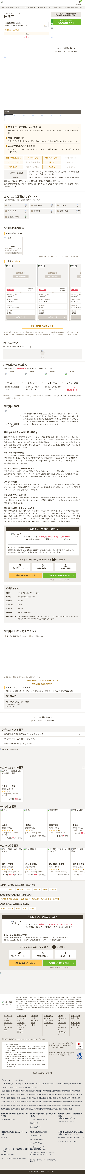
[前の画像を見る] (7, 85)
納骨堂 (33, 1025)
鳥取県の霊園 (67, 1101)
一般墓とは (17, 261)
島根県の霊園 (77, 1101)
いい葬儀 (4, 1119)
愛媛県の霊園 (55, 1105)
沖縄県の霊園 (67, 1109)
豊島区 (25, 908)
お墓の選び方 (21, 1025)
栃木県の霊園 (5, 1094)
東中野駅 (39, 181)
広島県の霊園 (15, 1105)
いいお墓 (4, 1083)
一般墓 (45, 889)
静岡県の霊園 (55, 1098)
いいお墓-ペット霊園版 (46, 1083)
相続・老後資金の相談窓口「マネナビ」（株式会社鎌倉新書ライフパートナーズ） (43, 1154)
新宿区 (3, 908)
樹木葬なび (58, 1083)
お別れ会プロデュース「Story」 (68, 1141)
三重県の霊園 (76, 1098)
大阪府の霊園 (25, 1101)
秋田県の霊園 (45, 1091)
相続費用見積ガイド (43, 1119)
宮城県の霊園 (35, 1091)
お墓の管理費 (48, 1020)
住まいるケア (69, 1121)
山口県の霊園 (25, 1105)
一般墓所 (9, 266)
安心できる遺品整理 (36, 1139)
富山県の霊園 (77, 1094)
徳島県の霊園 (35, 1105)
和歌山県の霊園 (56, 1101)
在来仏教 (37, 889)
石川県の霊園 (5, 1098)
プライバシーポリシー (21, 1039)
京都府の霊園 (15, 1101)
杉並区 (17, 908)
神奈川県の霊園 (56, 1094)
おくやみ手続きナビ (7, 1154)
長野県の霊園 (35, 1098)
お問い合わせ (41, 1039)
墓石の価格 (47, 1018)
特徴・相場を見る (13, 253)
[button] (66, 22)
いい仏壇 (4, 1137)
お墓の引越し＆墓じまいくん (28, 1087)
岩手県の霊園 (25, 1091)
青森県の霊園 (15, 1091)
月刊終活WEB (21, 1158)
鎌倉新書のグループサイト (42, 1073)
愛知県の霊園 (65, 1098)
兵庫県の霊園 (35, 1101)
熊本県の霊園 (25, 1109)
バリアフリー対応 (7, 889)
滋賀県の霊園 (5, 1101)
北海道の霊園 (5, 1091)
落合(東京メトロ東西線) (30, 899)
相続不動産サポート (36, 1135)
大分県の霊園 (35, 1109)
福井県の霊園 (15, 1098)
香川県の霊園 (45, 1105)
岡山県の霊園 (5, 1105)
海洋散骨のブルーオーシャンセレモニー (71, 1137)
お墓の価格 (20, 1023)
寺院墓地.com (76, 1083)
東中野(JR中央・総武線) (10, 899)
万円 (10, 289)
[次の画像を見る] (78, 85)
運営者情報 (5, 1039)
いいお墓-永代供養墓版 (29, 1083)
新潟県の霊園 (67, 1094)
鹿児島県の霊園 (56, 1109)
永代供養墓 (34, 1020)
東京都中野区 (17, 181)
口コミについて (32, 1039)
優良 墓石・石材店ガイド (9, 1087)
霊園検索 (7, 1020)
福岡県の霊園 (76, 1105)
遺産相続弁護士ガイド (37, 1123)
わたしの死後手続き (36, 1143)
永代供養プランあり (23, 889)
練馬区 (32, 908)
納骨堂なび (67, 1083)
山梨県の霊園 (25, 1098)
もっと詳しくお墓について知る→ (71, 256)
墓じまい (20, 1032)
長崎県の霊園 (15, 1109)
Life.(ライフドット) (14, 1083)
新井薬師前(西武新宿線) (50, 899)
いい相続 (32, 1119)
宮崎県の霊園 (45, 1109)
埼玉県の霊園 (25, 1094)
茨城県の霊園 (76, 1091)
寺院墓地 (53, 889)
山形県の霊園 (55, 1091)
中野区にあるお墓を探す (41, 684)
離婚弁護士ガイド (35, 1127)
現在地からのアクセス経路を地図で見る (41, 680)
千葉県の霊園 (35, 1094)
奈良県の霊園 (45, 1101)
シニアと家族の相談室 (8, 1158)
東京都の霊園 (45, 1094)
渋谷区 (10, 908)
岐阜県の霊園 (45, 1098)
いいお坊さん (12, 1119)
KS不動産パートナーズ (37, 1147)
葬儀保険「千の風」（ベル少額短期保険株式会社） (43, 1160)
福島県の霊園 (65, 1091)
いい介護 (61, 1121)
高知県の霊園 (65, 1105)
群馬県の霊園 (15, 1094)
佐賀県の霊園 (5, 1109)
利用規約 (11, 1039)
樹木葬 (33, 1023)
